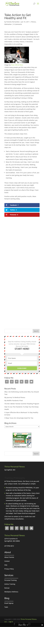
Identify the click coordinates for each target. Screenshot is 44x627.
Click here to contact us (12, 516)
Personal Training (10, 580)
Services (8, 575)
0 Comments (17, 24)
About (7, 552)
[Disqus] (22, 243)
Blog (6, 598)
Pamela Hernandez (13, 22)
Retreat (6, 588)
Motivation (8, 24)
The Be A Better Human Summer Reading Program (21, 404)
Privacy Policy (9, 569)
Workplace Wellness (11, 592)
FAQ (5, 565)
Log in (11, 622)
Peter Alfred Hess (17, 65)
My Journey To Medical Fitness (14, 397)
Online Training (9, 584)
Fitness (33, 22)
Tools (6, 607)
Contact (7, 561)
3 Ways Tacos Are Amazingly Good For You (18, 418)
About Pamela (9, 557)
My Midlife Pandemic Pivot (13, 400)
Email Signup (8, 603)
